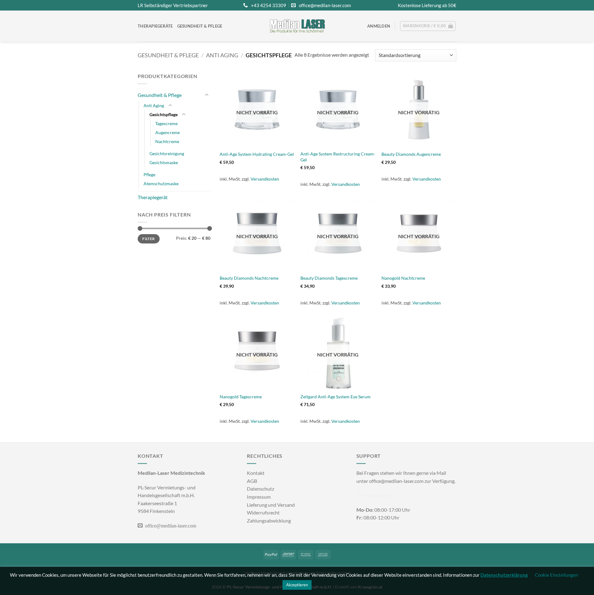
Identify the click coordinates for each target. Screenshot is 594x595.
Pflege (149, 174)
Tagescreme (166, 123)
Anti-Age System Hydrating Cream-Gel (257, 154)
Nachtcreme (167, 141)
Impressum (259, 497)
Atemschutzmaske (161, 183)
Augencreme (167, 132)
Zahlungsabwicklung (269, 520)
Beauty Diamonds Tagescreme (329, 278)
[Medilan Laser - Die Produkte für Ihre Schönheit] (297, 26)
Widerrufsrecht (263, 512)
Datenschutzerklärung (504, 575)
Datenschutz (260, 489)
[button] (378, 26)
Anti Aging (222, 55)
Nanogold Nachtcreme (403, 278)
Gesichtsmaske (163, 162)
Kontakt (256, 473)
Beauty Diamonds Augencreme (411, 154)
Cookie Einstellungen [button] (556, 575)
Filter (148, 238)
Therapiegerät (153, 197)
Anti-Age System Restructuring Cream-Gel (337, 156)
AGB (252, 481)
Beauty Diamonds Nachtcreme (249, 278)
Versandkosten (265, 179)
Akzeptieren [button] (297, 584)
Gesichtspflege (163, 114)
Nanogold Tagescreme (241, 396)
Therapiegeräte (155, 26)
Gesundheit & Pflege (199, 26)
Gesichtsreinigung (166, 153)
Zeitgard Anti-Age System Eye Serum (335, 396)
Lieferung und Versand (271, 505)
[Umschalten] (206, 95)
